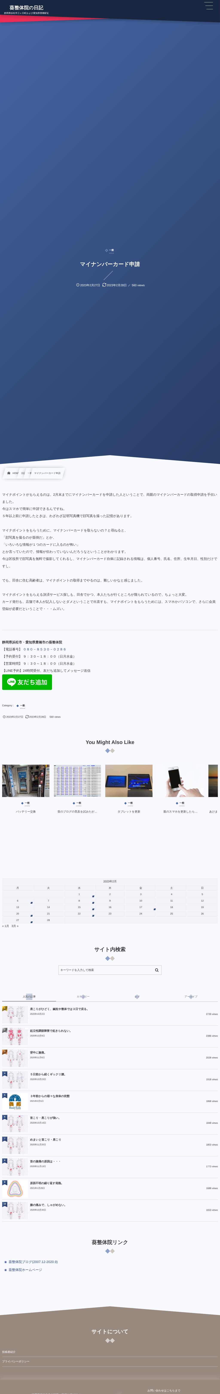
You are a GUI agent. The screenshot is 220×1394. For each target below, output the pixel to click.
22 (79, 914)
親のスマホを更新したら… (180, 811)
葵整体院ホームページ (25, 1270)
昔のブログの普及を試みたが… (77, 811)
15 (79, 907)
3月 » (15, 926)
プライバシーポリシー (15, 1361)
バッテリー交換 (26, 811)
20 (17, 914)
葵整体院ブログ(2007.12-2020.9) (33, 1262)
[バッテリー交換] (25, 781)
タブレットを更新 (129, 811)
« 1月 (5, 926)
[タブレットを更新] (129, 781)
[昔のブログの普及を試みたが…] (77, 781)
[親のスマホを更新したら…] (180, 781)
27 (17, 920)
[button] (208, 6)
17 (140, 907)
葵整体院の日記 (26, 7)
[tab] (29, 997)
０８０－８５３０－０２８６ (44, 649)
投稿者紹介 (9, 1351)
